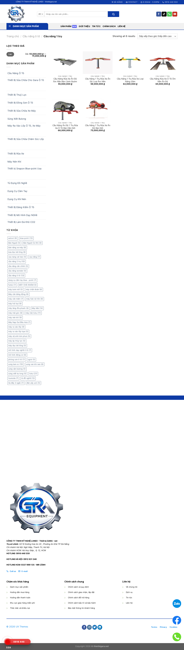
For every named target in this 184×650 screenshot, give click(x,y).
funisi (12, 285)
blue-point (26, 238)
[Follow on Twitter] (94, 627)
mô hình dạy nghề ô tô (19, 350)
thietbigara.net (101, 646)
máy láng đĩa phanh (18, 308)
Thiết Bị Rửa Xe (15, 153)
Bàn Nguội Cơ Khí (32, 243)
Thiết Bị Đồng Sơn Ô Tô (20, 102)
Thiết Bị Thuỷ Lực (16, 94)
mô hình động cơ (17, 355)
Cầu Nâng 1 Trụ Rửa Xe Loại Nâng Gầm (130, 80)
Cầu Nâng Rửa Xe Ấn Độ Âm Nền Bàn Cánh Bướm (65, 80)
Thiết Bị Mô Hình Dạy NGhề (22, 215)
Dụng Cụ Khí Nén (16, 199)
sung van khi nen (35, 364)
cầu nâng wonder (17, 271)
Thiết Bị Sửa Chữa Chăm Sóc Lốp (25, 139)
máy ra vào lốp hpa (18, 331)
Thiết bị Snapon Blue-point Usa (24, 168)
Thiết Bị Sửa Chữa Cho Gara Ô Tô (25, 80)
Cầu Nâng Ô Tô (15, 73)
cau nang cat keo (17, 257)
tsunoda (13, 378)
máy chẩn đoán (34, 289)
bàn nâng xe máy (17, 247)
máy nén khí (15, 317)
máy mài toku (33, 313)
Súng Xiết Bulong (16, 118)
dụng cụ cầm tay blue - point (22, 280)
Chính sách (109, 26)
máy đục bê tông (17, 345)
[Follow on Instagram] (89, 627)
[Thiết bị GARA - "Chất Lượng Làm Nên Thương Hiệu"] (19, 13)
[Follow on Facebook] (158, 14)
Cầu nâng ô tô (31, 36)
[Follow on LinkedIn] (99, 627)
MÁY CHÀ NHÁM (28, 285)
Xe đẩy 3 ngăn (16, 383)
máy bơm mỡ (15, 289)
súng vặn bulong (17, 369)
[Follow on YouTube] (174, 14)
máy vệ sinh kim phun (19, 336)
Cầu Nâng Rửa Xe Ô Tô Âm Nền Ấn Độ (163, 80)
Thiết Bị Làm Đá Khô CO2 (21, 222)
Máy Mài (37, 308)
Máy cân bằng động (18, 294)
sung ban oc (15, 364)
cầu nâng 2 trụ (16, 261)
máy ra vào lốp (16, 327)
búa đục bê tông (17, 252)
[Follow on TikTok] (164, 14)
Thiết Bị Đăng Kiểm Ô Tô (20, 207)
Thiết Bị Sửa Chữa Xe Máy (21, 110)
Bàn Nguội (14, 243)
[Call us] (169, 14)
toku (33, 374)
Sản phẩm (66, 26)
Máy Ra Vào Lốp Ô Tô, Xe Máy (24, 125)
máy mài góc (15, 313)
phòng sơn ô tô (16, 359)
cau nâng (34, 257)
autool (12, 238)
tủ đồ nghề (28, 378)
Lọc (10, 54)
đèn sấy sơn (33, 383)
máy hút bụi (15, 303)
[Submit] (113, 14)
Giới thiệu (84, 26)
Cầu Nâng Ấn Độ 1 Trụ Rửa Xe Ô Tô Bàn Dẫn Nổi (65, 126)
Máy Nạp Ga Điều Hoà (19, 322)
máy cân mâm (15, 299)
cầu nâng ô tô (16, 275)
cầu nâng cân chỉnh (18, 266)
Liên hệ (122, 26)
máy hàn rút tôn (34, 299)
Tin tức (96, 26)
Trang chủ (12, 36)
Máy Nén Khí (14, 161)
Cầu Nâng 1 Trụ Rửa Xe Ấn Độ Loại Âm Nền (97, 80)
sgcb (31, 359)
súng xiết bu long (17, 374)
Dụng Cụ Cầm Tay (17, 191)
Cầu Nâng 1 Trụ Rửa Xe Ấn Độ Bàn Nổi (97, 126)
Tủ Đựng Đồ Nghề (17, 183)
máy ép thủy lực (16, 341)
